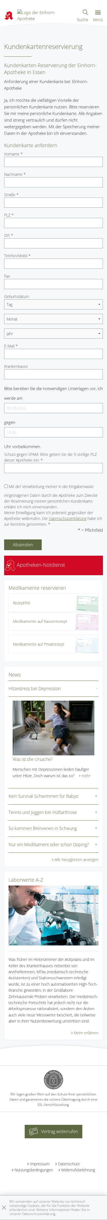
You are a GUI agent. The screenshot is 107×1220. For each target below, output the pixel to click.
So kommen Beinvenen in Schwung (43, 828)
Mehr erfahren (86, 1032)
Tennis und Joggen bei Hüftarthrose (43, 812)
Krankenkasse (16, 366)
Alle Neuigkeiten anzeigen (76, 859)
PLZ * (9, 215)
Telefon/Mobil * (17, 255)
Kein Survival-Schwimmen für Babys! (44, 796)
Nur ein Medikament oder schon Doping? (49, 844)
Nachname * (15, 174)
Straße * (11, 194)
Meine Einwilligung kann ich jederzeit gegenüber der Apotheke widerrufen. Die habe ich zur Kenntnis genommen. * (53, 518)
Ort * (8, 235)
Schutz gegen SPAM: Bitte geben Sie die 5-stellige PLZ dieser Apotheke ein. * (50, 457)
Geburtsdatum (16, 296)
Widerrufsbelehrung (78, 1169)
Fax (7, 276)
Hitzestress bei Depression (35, 689)
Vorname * (13, 154)
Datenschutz (69, 1163)
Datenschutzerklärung (67, 518)
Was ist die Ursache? (33, 759)
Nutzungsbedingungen (34, 1169)
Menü (98, 19)
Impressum (39, 1163)
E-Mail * (11, 346)
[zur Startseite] (44, 15)
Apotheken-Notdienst (40, 564)
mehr (86, 775)
